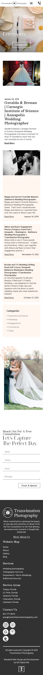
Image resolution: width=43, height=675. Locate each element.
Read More (9, 143)
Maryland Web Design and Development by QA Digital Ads (21, 661)
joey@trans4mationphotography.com (20, 617)
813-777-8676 (9, 614)
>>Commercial (13, 327)
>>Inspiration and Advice (17, 316)
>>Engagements (14, 323)
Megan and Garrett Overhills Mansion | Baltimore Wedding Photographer (21, 198)
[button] (31, 3)
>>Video (10, 331)
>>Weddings (12, 319)
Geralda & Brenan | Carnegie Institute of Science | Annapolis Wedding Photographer (21, 113)
